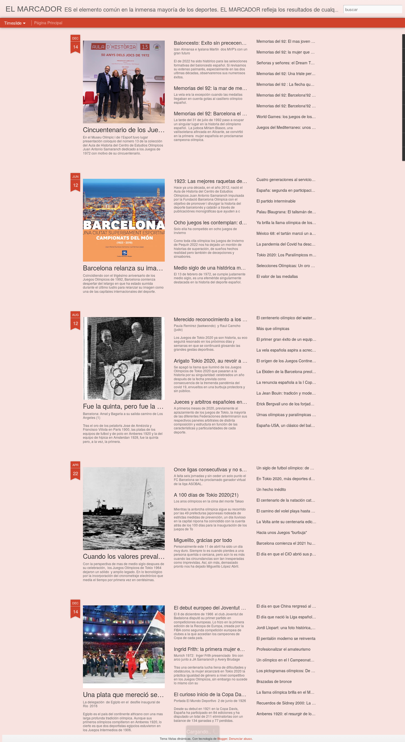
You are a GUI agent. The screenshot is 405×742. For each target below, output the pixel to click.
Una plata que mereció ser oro (127, 694)
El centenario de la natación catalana (288, 500)
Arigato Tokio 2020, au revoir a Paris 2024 (220, 360)
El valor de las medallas (277, 276)
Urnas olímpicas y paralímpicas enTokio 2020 (296, 414)
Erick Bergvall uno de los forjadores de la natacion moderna (308, 403)
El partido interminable (276, 201)
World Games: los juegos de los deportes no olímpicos (304, 116)
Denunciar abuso (240, 738)
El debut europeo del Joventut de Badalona (221, 607)
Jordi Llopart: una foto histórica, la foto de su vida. (300, 627)
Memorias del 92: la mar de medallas (214, 87)
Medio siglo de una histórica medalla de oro (221, 267)
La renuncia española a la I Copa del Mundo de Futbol (304, 382)
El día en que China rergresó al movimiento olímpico (302, 606)
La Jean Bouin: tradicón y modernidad (289, 393)
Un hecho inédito (271, 489)
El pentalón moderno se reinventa (285, 638)
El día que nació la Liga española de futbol (293, 616)
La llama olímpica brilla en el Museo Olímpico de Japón (304, 692)
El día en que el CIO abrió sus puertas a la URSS (299, 554)
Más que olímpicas (272, 328)
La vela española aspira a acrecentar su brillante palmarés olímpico (315, 350)
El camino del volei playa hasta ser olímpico (294, 511)
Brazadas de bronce (274, 681)
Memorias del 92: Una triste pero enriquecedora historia (305, 73)
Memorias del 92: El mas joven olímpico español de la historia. (310, 41)
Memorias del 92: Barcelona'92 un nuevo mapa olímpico (305, 105)
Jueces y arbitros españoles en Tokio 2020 (221, 401)
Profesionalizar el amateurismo (283, 649)
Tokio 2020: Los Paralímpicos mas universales (296, 254)
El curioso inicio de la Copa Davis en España (223, 694)
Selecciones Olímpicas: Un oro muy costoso (294, 265)
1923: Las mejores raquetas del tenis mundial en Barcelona (239, 180)
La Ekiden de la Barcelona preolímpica (290, 371)
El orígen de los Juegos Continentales (289, 360)
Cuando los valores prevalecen (127, 556)
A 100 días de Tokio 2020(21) (206, 494)
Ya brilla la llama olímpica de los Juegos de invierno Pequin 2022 (312, 222)
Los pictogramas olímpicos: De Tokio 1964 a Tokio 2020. (305, 670)
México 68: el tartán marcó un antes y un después (300, 233)
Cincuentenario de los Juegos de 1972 (138, 129)
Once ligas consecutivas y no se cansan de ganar (228, 469)
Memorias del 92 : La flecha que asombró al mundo (301, 84)
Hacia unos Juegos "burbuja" (281, 532)
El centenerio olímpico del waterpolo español (295, 317)
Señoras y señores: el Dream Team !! (289, 62)
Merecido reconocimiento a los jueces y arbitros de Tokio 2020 (242, 319)
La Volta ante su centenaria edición (287, 521)
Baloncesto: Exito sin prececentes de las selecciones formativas (244, 42)
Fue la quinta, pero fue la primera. (132, 406)
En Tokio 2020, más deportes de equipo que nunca (301, 478)
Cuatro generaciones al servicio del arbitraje (294, 179)
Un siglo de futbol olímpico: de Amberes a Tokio (298, 467)
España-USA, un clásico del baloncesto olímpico (298, 425)
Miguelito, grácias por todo (203, 539)
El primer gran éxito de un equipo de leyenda (295, 339)
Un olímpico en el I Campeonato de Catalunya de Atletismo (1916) (314, 660)
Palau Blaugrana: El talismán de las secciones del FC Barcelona (312, 211)
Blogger (222, 738)
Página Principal (48, 22)
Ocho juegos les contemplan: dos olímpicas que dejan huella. (241, 222)
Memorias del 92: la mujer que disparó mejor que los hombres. (311, 52)
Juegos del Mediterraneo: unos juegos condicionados (303, 127)
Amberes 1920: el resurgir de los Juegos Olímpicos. (301, 713)
